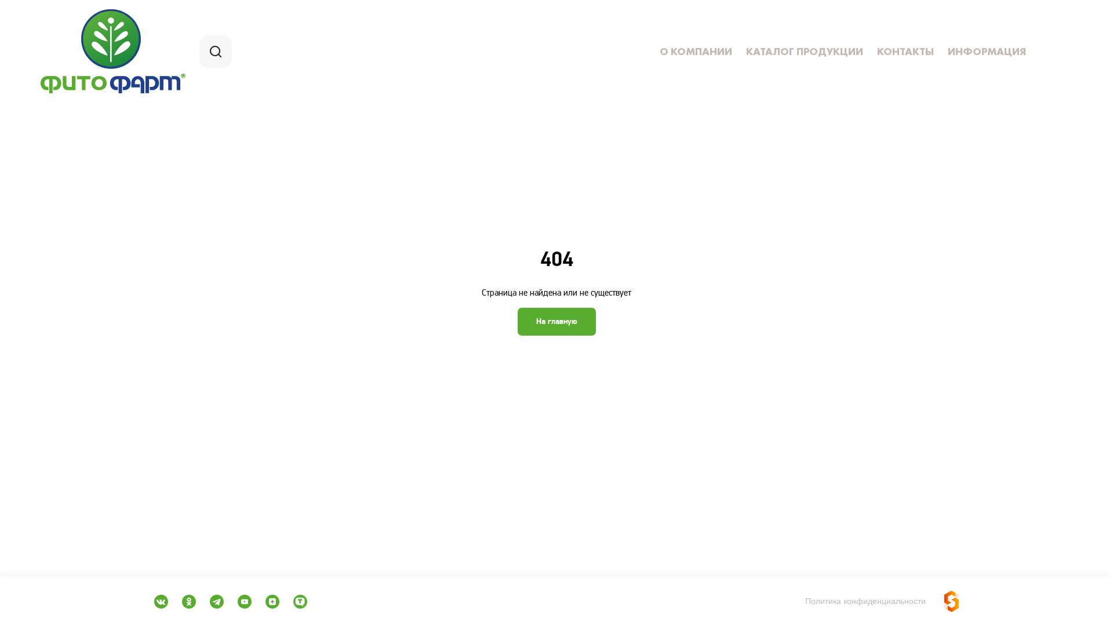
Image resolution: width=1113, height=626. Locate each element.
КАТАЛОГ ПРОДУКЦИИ (804, 51)
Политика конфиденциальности (865, 601)
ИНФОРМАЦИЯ (987, 51)
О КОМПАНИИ (696, 51)
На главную (556, 321)
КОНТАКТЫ (905, 51)
